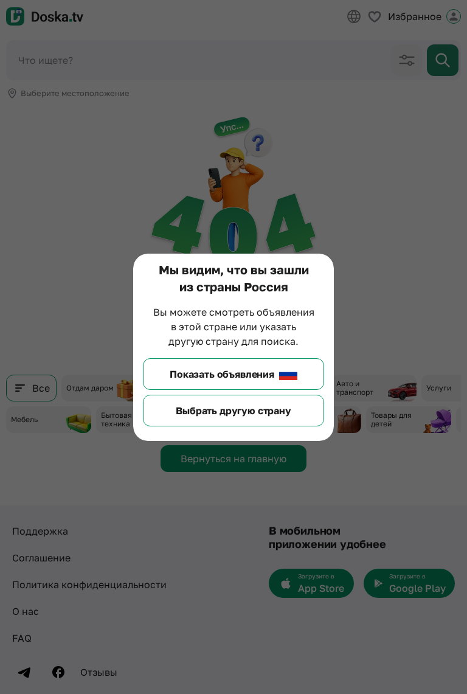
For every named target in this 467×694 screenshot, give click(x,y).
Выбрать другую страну (233, 410)
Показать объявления (222, 374)
